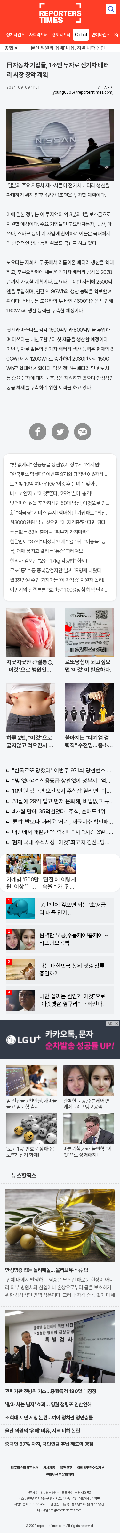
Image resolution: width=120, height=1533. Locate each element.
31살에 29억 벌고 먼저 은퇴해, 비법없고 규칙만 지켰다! (63, 801)
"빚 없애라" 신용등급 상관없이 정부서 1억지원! (55, 465)
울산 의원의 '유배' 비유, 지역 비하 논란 (68, 48)
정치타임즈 (15, 34)
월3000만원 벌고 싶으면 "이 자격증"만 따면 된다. (58, 522)
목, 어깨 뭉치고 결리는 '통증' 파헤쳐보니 (48, 551)
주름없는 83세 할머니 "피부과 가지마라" (49, 532)
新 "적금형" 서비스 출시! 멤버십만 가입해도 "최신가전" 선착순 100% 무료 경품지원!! (60, 513)
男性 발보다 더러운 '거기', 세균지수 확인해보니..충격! (63, 821)
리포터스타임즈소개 (24, 1468)
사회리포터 (38, 34)
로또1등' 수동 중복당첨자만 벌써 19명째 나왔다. (56, 570)
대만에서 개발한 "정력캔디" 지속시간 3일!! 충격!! (63, 832)
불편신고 (66, 1468)
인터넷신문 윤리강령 (60, 1475)
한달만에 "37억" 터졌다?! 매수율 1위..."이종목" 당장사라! (60, 542)
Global (81, 34)
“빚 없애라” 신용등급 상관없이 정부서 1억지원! (63, 780)
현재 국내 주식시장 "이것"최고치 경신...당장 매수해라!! (63, 842)
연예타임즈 (101, 34)
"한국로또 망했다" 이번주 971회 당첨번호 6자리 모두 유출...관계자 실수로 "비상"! (60, 474)
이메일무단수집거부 (91, 1468)
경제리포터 (61, 34)
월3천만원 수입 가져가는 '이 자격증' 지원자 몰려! (57, 580)
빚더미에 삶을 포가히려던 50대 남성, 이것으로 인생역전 (60, 503)
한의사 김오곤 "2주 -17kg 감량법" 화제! (48, 561)
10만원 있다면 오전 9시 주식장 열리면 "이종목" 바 (63, 791)
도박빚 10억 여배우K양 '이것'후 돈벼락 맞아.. (53, 484)
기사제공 (49, 1468)
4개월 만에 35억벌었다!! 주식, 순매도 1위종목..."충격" (63, 811)
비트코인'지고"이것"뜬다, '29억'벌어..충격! (51, 493)
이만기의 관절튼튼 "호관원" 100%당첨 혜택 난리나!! (60, 590)
